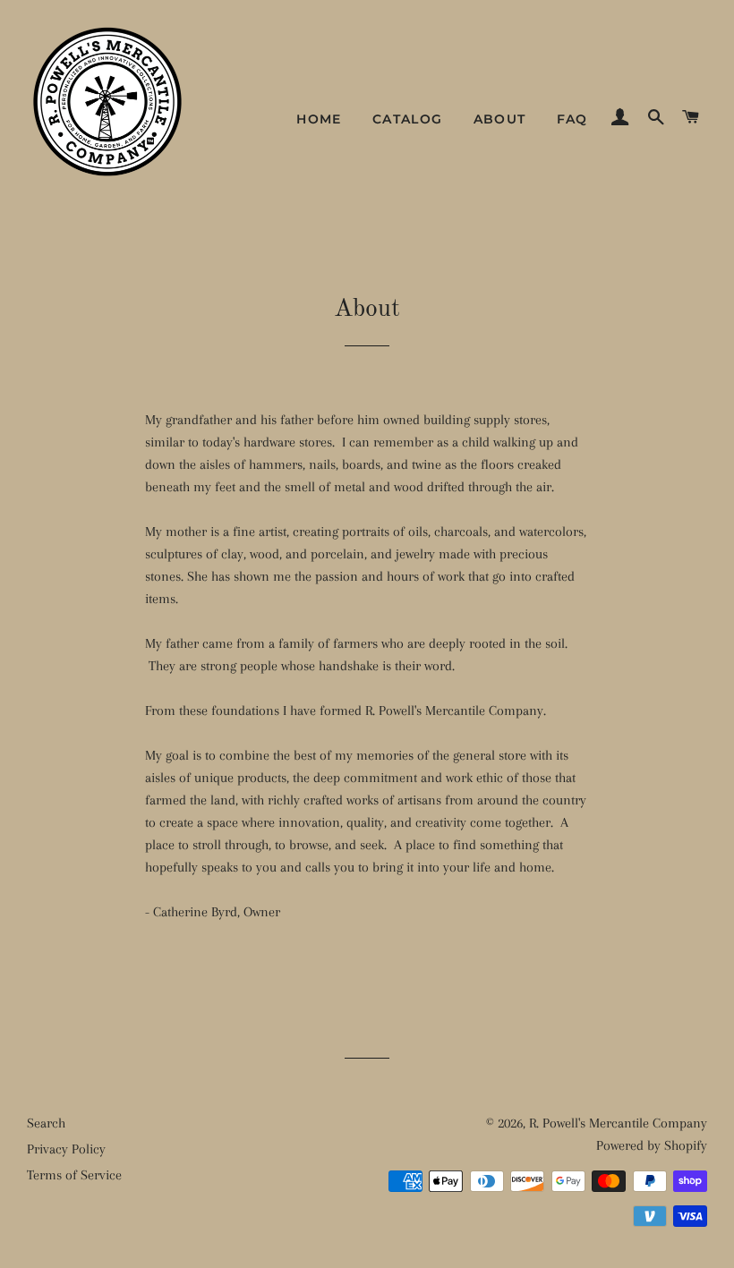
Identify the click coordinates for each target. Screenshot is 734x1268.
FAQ (572, 119)
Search (46, 1123)
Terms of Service (74, 1175)
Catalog (407, 119)
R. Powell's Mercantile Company (618, 1123)
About (500, 119)
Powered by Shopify (651, 1145)
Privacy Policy (66, 1149)
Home (319, 119)
